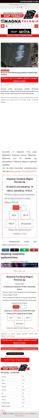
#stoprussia (13, 171)
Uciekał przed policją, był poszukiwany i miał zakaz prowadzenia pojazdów (30, 349)
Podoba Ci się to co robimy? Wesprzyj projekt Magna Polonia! (19, 79)
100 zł (11, 223)
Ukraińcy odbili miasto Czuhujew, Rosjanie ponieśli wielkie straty (10, 349)
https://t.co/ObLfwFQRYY (27, 171)
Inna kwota (26, 223)
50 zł (25, 215)
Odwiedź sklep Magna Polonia (19, 31)
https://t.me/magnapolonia (18, 357)
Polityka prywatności (24, 413)
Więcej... (3, 410)
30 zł (14, 215)
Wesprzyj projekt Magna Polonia (19, 35)
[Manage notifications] (4, 413)
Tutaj (24, 233)
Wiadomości (5, 70)
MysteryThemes (19, 416)
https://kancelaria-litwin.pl (8, 336)
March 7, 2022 (22, 244)
